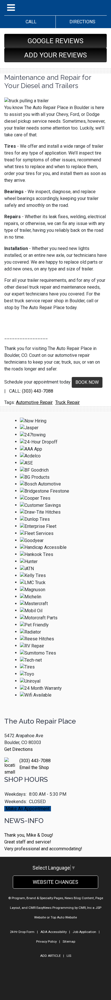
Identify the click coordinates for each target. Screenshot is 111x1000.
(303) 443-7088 (37, 391)
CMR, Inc (85, 908)
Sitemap (69, 941)
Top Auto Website (64, 917)
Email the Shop (34, 767)
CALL (29, 21)
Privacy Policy (46, 941)
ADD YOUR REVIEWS (55, 55)
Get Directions (18, 749)
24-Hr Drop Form (22, 932)
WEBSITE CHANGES (55, 882)
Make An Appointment (28, 808)
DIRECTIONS (81, 21)
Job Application (84, 932)
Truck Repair (67, 402)
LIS (69, 956)
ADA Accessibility (53, 932)
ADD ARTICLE (50, 956)
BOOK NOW (87, 382)
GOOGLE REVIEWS (55, 41)
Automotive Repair (34, 402)
